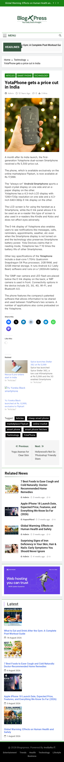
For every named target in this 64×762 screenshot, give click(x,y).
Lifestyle (57, 752)
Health (32, 752)
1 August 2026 (13, 736)
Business (32, 756)
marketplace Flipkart (17, 423)
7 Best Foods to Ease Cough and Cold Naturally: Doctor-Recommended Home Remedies (29, 665)
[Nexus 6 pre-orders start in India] (16, 366)
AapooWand (28, 519)
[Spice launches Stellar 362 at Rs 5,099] (43, 372)
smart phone (13, 429)
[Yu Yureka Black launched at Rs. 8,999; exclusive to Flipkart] (16, 392)
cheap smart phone (38, 418)
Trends (23, 752)
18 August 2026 (14, 638)
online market (40, 423)
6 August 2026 (13, 670)
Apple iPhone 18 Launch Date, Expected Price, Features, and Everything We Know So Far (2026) (30, 698)
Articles (10, 75)
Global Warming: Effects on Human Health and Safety (28, 3)
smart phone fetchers (36, 429)
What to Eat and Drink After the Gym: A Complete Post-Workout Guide (30, 632)
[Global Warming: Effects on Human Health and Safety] (32, 715)
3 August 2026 (13, 703)
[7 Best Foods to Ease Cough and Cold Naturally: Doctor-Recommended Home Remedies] (32, 650)
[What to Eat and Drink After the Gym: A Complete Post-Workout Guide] (32, 617)
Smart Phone (24, 75)
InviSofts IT (49, 747)
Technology (41, 75)
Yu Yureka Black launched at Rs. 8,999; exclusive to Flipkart (16, 403)
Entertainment (10, 752)
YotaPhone (29, 435)
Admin (11, 93)
